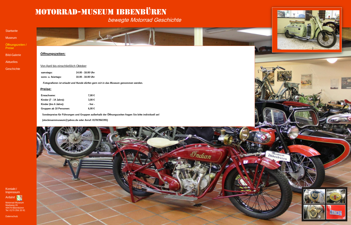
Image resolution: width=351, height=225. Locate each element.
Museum (11, 37)
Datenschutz (11, 216)
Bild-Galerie (13, 55)
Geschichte (12, 68)
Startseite (11, 30)
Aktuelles (11, 61)
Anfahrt (10, 197)
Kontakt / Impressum (12, 190)
